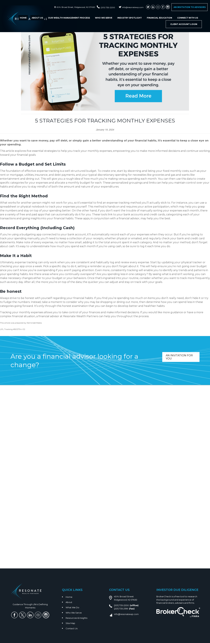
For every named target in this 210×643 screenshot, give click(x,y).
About (69, 602)
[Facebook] (163, 7)
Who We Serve (74, 612)
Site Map (70, 623)
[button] (23, 17)
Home (69, 597)
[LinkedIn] (153, 7)
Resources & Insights (76, 618)
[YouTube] (158, 7)
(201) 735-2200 (108, 7)
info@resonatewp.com (133, 7)
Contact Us (71, 628)
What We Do (72, 607)
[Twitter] (148, 7)
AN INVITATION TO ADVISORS (190, 7)
